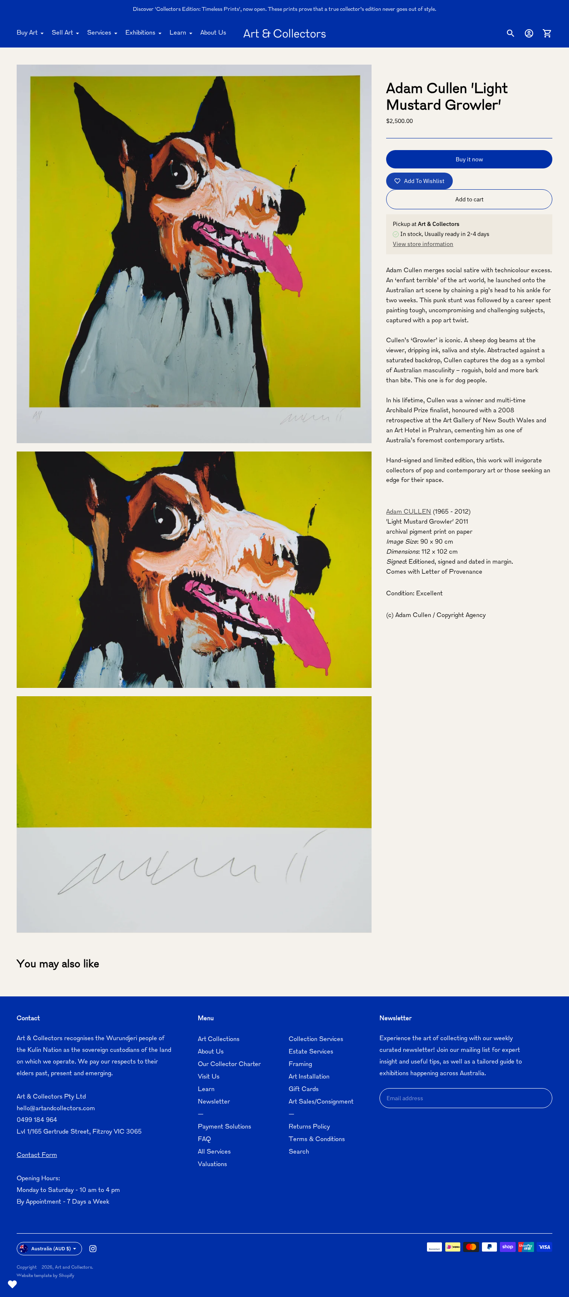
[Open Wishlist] (12, 1284)
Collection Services (316, 1039)
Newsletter (214, 1102)
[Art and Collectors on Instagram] (93, 1248)
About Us (213, 33)
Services (99, 33)
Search (299, 1152)
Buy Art (27, 33)
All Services (214, 1152)
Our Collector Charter (229, 1064)
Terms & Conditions (317, 1139)
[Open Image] (194, 254)
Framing (300, 1064)
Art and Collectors (73, 1267)
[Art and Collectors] (284, 33)
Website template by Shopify (45, 1276)
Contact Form (37, 1155)
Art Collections (219, 1039)
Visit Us (209, 1077)
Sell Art (62, 33)
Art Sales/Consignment (321, 1102)
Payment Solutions (224, 1127)
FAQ (204, 1139)
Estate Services (311, 1052)
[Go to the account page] (529, 33)
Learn (178, 33)
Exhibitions (140, 33)
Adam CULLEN (408, 512)
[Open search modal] (511, 33)
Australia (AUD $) (51, 1248)
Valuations (212, 1165)
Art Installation (309, 1077)
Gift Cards (304, 1089)
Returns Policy (309, 1127)
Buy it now (469, 159)
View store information (423, 244)
